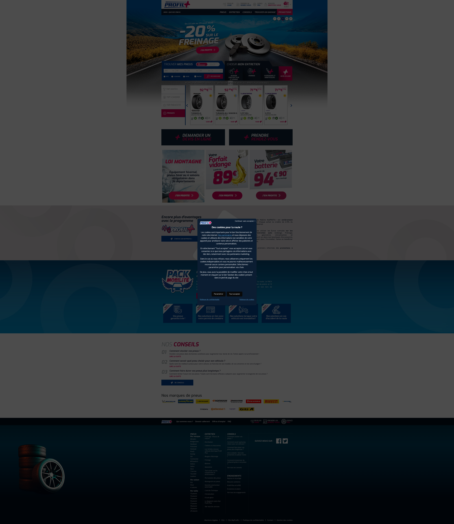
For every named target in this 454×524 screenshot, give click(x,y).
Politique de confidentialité (209, 299)
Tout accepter (234, 294)
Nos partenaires (225, 235)
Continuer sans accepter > (245, 221)
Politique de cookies (247, 299)
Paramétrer (218, 294)
